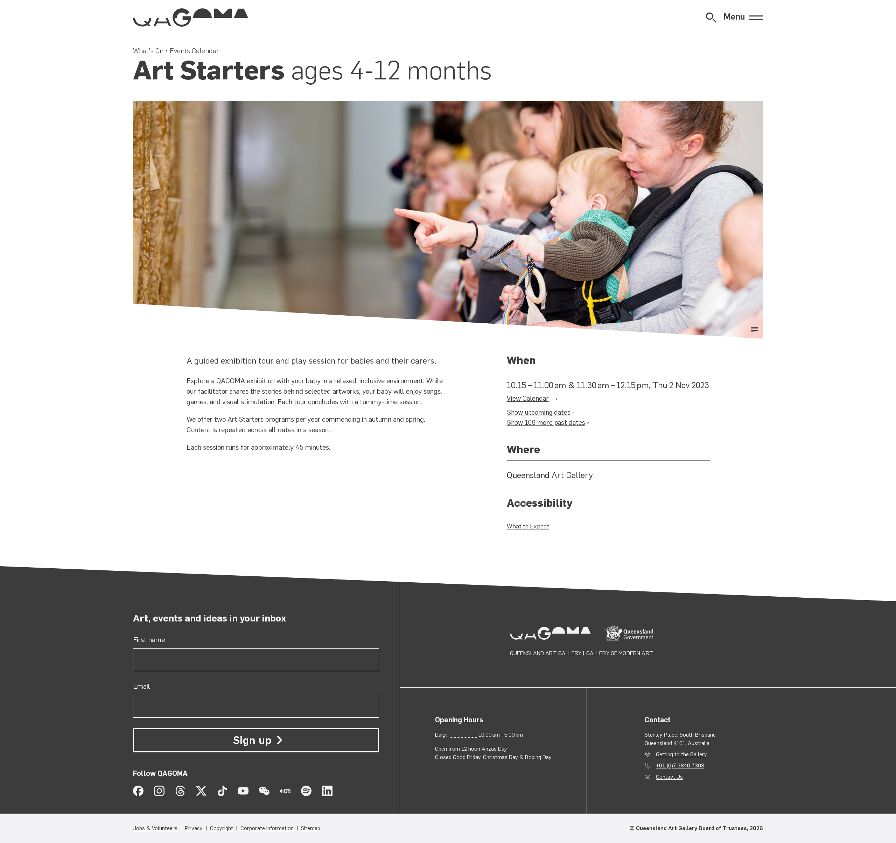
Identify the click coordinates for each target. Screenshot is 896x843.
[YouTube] (243, 791)
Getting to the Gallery (681, 754)
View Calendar (528, 398)
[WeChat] (264, 791)
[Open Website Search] (711, 17)
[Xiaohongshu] (285, 791)
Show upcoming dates (538, 412)
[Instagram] (159, 791)
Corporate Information (267, 828)
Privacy (194, 828)
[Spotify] (306, 791)
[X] (201, 791)
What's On (148, 51)
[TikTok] (222, 791)
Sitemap (310, 828)
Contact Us (669, 776)
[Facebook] (138, 791)
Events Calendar (194, 51)
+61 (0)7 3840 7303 (680, 765)
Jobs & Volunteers (155, 828)
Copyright (221, 828)
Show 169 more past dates (546, 423)
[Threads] (180, 791)
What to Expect (528, 526)
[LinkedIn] (327, 791)
